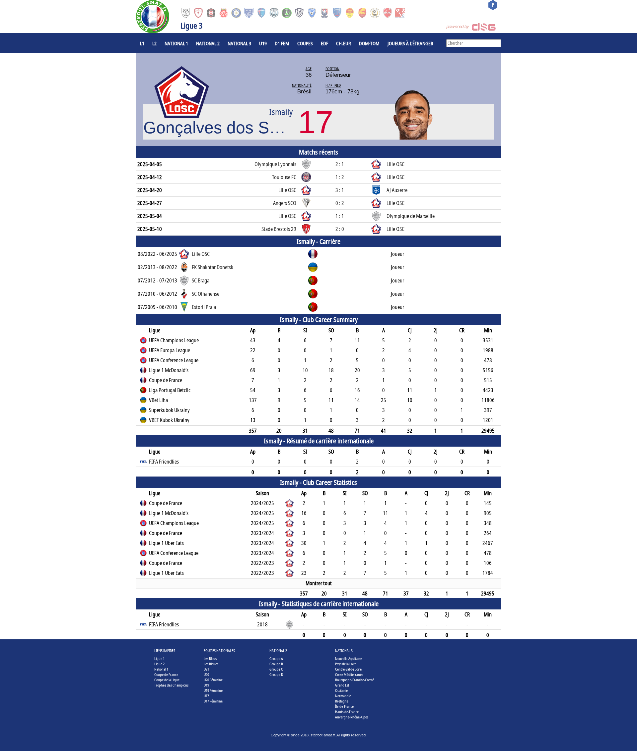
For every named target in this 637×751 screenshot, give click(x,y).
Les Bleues (211, 663)
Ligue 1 (159, 658)
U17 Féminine (213, 700)
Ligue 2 (159, 663)
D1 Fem (282, 43)
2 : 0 (339, 229)
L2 (154, 43)
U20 (206, 674)
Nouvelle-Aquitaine (348, 658)
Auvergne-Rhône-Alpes (351, 716)
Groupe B (276, 663)
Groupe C (276, 669)
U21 (206, 669)
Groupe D (276, 674)
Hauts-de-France (347, 711)
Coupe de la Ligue (166, 679)
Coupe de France (166, 674)
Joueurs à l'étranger (410, 43)
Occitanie (341, 690)
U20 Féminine (213, 679)
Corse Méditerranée (349, 674)
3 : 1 (339, 190)
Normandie (343, 695)
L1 (142, 43)
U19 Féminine (213, 690)
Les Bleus (210, 658)
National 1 (176, 43)
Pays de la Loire (345, 663)
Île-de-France (344, 706)
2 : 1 (339, 164)
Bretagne (341, 700)
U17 (206, 695)
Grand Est (342, 685)
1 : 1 (339, 216)
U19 (263, 43)
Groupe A (276, 658)
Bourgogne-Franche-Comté (354, 679)
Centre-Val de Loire (348, 669)
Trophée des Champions (171, 685)
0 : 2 (339, 203)
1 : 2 (339, 177)
